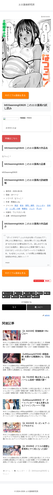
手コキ (39, 209)
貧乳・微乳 (29, 205)
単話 (16, 205)
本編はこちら (11, 138)
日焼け (16, 296)
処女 (22, 205)
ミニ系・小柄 (14, 209)
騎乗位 (24, 209)
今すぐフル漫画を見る (15, 95)
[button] (39, 307)
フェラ (32, 209)
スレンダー (40, 205)
